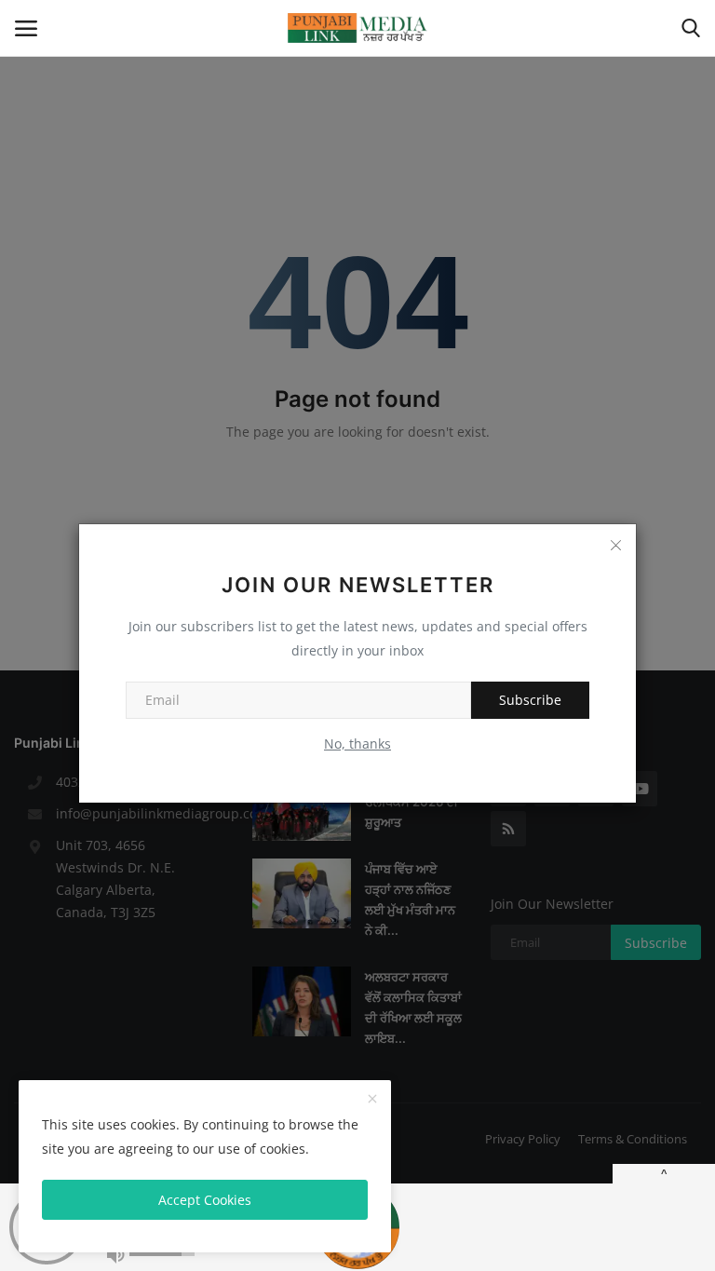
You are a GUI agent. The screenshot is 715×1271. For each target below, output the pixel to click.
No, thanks (357, 743)
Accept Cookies (204, 1200)
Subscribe (530, 700)
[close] (372, 1099)
